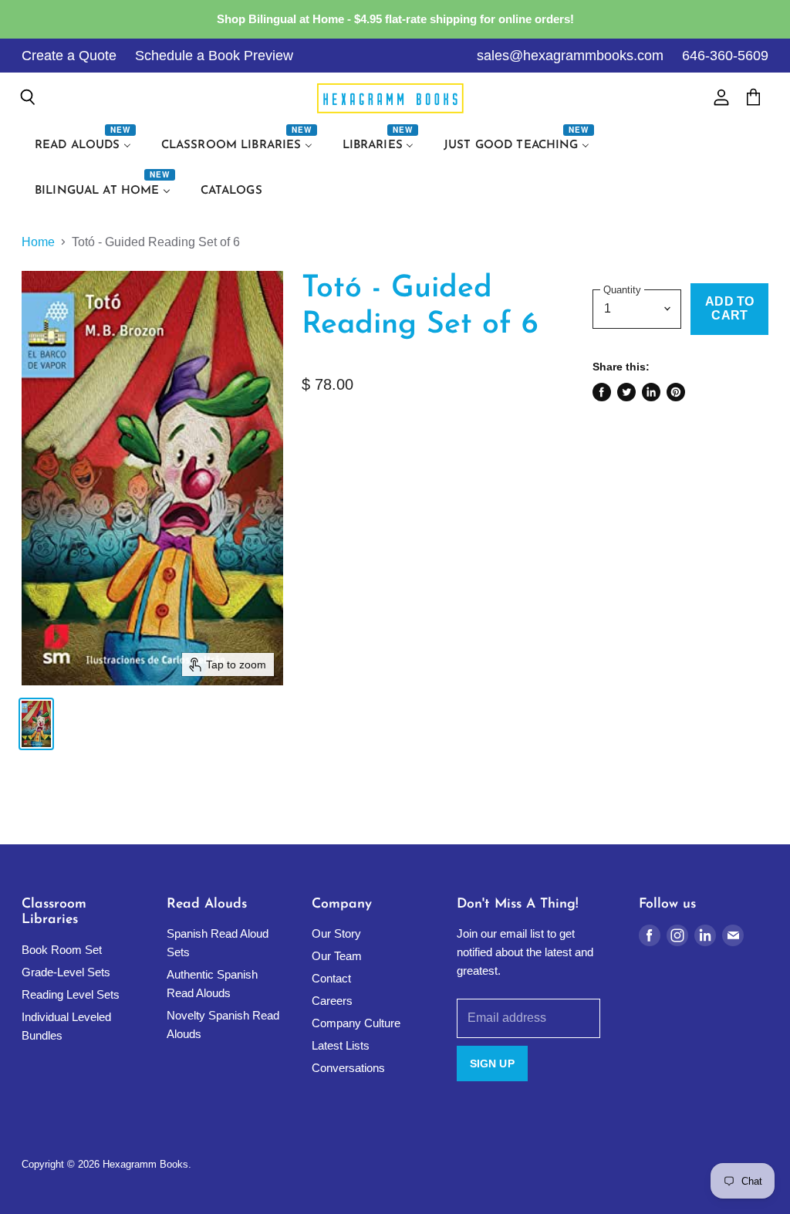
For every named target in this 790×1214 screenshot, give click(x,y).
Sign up (492, 1063)
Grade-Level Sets (66, 972)
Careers (332, 1000)
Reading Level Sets (71, 994)
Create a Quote (69, 55)
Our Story (336, 933)
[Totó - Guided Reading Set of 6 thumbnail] (36, 724)
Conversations (348, 1067)
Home (38, 242)
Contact (331, 978)
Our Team (337, 955)
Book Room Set (62, 949)
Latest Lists (341, 1045)
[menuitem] (85, 146)
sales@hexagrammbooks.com (570, 55)
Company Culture (356, 1023)
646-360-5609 (725, 55)
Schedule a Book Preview (214, 55)
